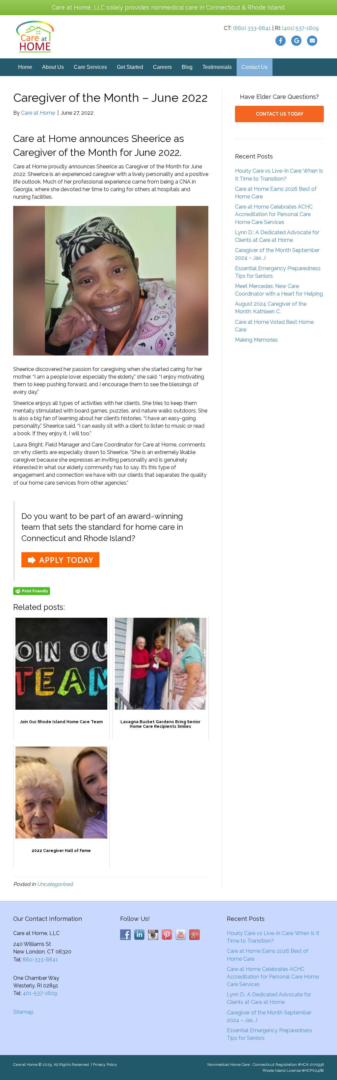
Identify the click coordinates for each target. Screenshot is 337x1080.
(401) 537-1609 (300, 28)
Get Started (130, 67)
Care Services (90, 67)
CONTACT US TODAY (279, 114)
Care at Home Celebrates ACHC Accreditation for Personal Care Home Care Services (274, 214)
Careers (162, 67)
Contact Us (255, 67)
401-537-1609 (40, 993)
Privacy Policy (105, 1064)
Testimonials (217, 67)
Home (25, 67)
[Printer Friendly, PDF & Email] (31, 591)
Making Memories (256, 340)
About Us (53, 67)
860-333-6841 (40, 959)
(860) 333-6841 (252, 28)
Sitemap (23, 1012)
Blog (187, 67)
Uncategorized (55, 884)
